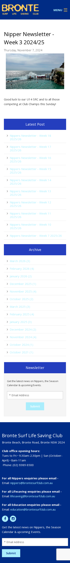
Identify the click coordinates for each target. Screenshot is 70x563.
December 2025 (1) (23, 284)
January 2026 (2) (21, 276)
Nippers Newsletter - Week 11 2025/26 (30, 215)
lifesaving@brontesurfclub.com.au (32, 496)
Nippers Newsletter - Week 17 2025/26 (30, 148)
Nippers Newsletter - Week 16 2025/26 (30, 159)
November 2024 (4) (23, 337)
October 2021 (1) (21, 352)
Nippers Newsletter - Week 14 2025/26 (30, 181)
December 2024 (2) (23, 329)
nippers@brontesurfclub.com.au (31, 483)
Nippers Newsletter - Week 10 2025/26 (30, 226)
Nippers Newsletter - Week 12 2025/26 (30, 204)
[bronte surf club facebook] (5, 519)
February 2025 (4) (22, 314)
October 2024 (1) (21, 345)
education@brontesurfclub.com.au (33, 509)
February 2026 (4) (22, 268)
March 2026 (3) (20, 261)
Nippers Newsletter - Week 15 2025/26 (30, 170)
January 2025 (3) (21, 322)
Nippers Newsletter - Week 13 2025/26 (30, 193)
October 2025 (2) (21, 299)
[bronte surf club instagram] (13, 519)
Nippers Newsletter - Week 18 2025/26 (30, 137)
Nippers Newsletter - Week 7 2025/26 (36, 236)
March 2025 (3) (20, 307)
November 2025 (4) (23, 291)
